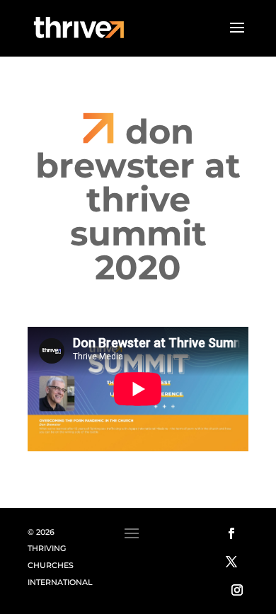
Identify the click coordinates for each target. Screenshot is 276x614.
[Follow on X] (231, 561)
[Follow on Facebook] (231, 533)
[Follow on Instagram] (237, 590)
